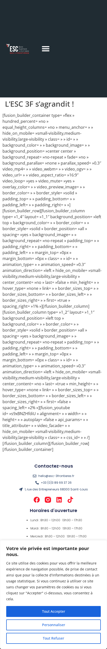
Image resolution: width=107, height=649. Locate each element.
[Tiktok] (70, 500)
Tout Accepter (53, 611)
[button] (46, 49)
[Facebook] (37, 500)
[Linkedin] (59, 500)
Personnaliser (53, 624)
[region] (53, 594)
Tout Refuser (53, 638)
